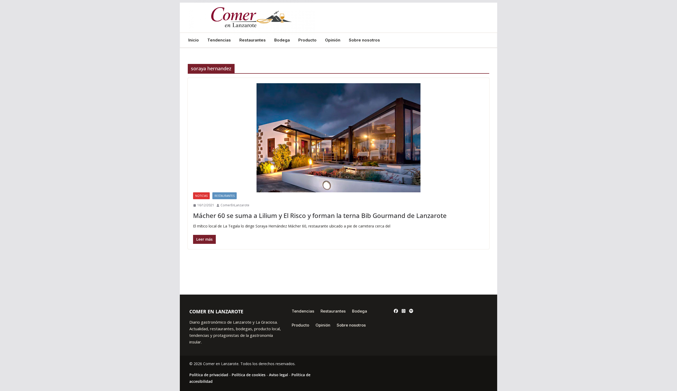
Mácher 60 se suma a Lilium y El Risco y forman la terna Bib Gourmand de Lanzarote (320, 215)
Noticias (201, 196)
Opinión (332, 40)
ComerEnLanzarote (235, 205)
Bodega (282, 40)
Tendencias (219, 40)
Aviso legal (278, 374)
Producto (307, 40)
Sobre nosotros (364, 40)
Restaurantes (252, 40)
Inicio (193, 40)
